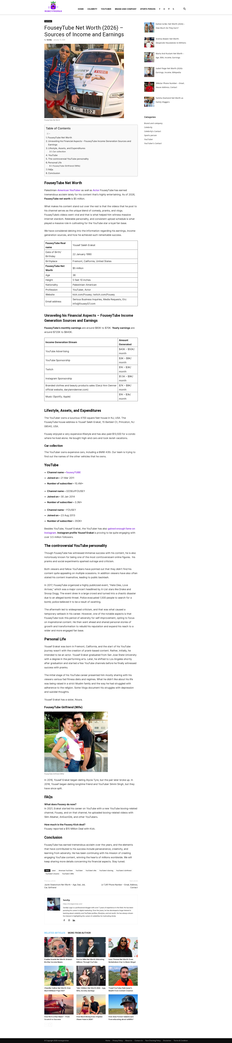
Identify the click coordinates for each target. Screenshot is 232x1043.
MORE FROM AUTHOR (79, 932)
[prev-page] (46, 1024)
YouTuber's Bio (91, 870)
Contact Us (139, 1040)
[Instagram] (164, 9)
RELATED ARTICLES (54, 932)
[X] (173, 9)
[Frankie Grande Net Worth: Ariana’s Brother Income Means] (59, 947)
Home (81, 9)
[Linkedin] (75, 920)
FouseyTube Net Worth (60, 137)
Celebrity (92, 9)
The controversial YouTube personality (68, 158)
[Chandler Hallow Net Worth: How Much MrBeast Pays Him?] (59, 976)
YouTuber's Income (52, 874)
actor (54, 870)
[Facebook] (160, 9)
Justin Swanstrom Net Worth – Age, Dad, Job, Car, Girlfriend (64, 886)
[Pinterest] (169, 9)
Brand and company (125, 9)
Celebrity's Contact (152, 131)
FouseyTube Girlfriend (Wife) (66, 166)
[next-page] (50, 1024)
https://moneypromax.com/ (72, 904)
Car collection (59, 151)
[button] (184, 9)
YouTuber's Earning (106, 870)
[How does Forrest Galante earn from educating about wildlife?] (123, 1004)
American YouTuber (66, 870)
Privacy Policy (118, 1040)
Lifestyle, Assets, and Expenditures (66, 148)
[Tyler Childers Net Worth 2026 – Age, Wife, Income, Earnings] (91, 976)
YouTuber (106, 9)
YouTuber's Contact (153, 143)
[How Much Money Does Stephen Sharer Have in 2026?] (91, 1004)
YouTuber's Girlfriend (123, 870)
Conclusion (54, 173)
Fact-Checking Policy (153, 1040)
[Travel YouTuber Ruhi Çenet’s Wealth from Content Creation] (123, 976)
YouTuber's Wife (68, 874)
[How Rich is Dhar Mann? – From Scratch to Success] (59, 1004)
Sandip (49, 40)
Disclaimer (167, 1040)
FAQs (50, 169)
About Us (128, 1040)
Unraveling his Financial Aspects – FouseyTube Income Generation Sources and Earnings (89, 143)
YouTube (53, 155)
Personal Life (55, 162)
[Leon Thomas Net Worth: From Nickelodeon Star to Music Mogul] (123, 947)
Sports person (147, 9)
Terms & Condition (181, 1040)
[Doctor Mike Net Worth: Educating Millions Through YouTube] (91, 947)
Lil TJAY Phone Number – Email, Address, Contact (119, 886)
